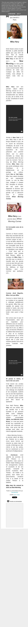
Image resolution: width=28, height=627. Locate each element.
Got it (19, 13)
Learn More (11, 13)
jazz (15, 494)
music (18, 494)
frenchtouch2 (14, 492)
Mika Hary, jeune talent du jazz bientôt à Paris (15, 16)
